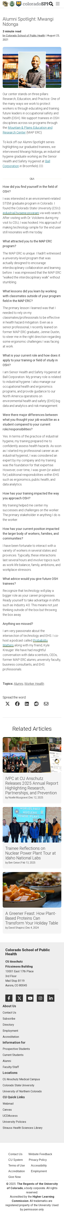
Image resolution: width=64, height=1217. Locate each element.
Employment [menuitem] (39, 1171)
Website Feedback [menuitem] (40, 1154)
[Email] (46, 703)
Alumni (18, 683)
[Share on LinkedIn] (26, 703)
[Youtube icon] (31, 998)
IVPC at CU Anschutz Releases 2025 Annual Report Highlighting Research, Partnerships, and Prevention (31, 785)
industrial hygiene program (21, 213)
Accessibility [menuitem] (39, 1165)
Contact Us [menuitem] (15, 1154)
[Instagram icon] (42, 998)
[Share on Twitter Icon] (7, 703)
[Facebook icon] (10, 998)
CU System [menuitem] (15, 1159)
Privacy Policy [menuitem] (38, 1159)
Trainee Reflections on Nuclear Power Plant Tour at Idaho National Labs (30, 853)
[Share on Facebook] (17, 703)
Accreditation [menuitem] (16, 1171)
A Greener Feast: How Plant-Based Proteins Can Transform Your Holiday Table (31, 918)
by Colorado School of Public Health (24, 35)
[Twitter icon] (21, 998)
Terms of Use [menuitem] (16, 1165)
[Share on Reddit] (36, 703)
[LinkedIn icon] (52, 998)
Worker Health (34, 683)
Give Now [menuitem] (14, 1176)
